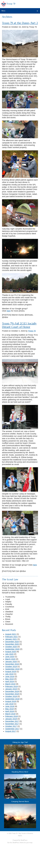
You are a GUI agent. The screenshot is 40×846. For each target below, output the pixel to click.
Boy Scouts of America (26, 833)
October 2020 (11, 647)
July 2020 (9, 654)
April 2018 (9, 711)
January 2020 (11, 661)
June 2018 (9, 706)
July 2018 (9, 704)
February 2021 (11, 637)
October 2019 (11, 666)
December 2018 (12, 691)
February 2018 (11, 716)
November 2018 (12, 694)
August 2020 (10, 652)
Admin (20, 835)
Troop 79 (11, 3)
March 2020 (10, 659)
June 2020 (9, 656)
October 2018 (11, 696)
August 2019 (10, 671)
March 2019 (10, 684)
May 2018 (9, 709)
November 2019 (12, 664)
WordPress (24, 840)
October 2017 (11, 726)
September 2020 (12, 649)
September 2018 (12, 699)
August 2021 (10, 634)
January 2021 (11, 639)
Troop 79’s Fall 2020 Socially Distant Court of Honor (19, 325)
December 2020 (12, 642)
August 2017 (10, 731)
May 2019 (9, 679)
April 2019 (9, 681)
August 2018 (10, 701)
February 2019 (11, 686)
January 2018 (11, 719)
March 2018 (10, 714)
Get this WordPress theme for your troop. (20, 842)
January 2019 (11, 689)
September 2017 (12, 729)
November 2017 (12, 724)
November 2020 (12, 644)
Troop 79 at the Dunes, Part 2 (20, 23)
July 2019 (9, 674)
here (9, 311)
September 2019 (12, 669)
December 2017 (12, 721)
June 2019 (9, 676)
